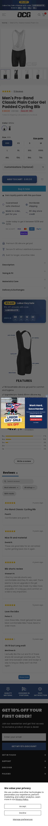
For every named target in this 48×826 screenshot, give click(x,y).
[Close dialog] (47, 396)
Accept (22, 806)
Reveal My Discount (36, 419)
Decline (22, 813)
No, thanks (36, 422)
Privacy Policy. (22, 799)
